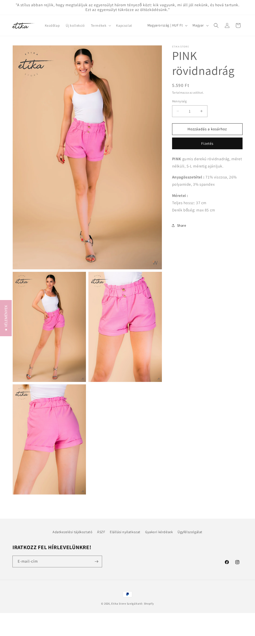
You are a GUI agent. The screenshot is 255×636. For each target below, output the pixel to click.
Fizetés (207, 143)
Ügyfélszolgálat (190, 532)
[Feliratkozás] (96, 561)
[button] (100, 25)
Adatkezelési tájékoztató (72, 532)
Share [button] (181, 225)
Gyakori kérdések (159, 532)
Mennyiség (179, 101)
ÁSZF (101, 532)
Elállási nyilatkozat (125, 532)
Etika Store (118, 603)
